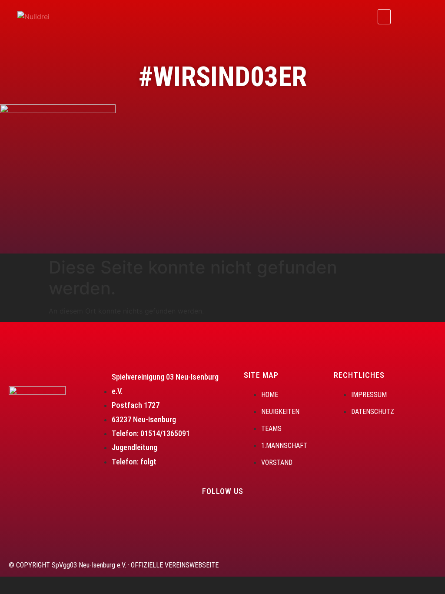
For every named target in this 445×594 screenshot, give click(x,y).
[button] (384, 16)
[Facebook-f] (205, 516)
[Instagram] (430, 15)
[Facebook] (406, 15)
